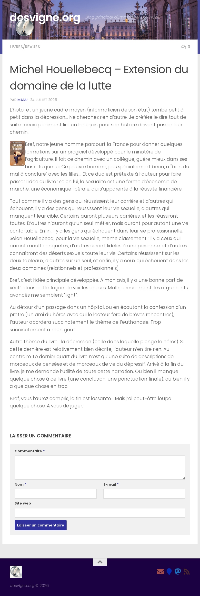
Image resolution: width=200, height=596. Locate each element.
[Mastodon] (178, 571)
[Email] (160, 571)
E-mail (111, 484)
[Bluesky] (169, 571)
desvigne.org (45, 17)
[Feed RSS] (186, 571)
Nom (21, 484)
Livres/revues (25, 47)
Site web (23, 503)
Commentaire (30, 451)
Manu (23, 99)
